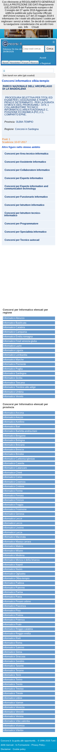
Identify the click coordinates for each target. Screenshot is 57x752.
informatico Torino (12, 679)
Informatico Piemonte (14, 364)
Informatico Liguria (13, 350)
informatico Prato (12, 624)
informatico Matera (13, 546)
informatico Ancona (13, 412)
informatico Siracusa (14, 656)
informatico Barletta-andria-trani (20, 431)
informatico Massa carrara (17, 541)
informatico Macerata (14, 537)
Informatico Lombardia (15, 355)
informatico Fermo (13, 491)
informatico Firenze (13, 500)
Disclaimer (6, 749)
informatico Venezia (13, 707)
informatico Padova (13, 583)
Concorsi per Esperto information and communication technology (26, 187)
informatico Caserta (13, 463)
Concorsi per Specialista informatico (26, 232)
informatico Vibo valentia (16, 721)
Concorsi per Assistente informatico (25, 162)
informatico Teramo (13, 670)
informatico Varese (13, 702)
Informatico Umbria (13, 392)
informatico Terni (12, 675)
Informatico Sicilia (12, 378)
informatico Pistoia (13, 615)
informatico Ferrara (13, 495)
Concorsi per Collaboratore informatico (27, 170)
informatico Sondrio (13, 661)
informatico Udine (12, 698)
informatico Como (12, 477)
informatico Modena (13, 555)
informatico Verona (13, 716)
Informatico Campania (15, 332)
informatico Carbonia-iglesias (19, 458)
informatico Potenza (14, 619)
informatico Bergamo (14, 435)
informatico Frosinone (15, 509)
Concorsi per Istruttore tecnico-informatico (22, 214)
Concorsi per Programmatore (21, 223)
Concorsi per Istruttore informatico (24, 205)
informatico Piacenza (14, 606)
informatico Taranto (13, 665)
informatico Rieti (12, 638)
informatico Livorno (13, 527)
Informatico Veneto (13, 396)
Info (26, 27)
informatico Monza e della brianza (21, 560)
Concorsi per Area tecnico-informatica (26, 153)
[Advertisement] (28, 275)
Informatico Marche (13, 359)
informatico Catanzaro (15, 468)
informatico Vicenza (13, 725)
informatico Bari (11, 426)
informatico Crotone (13, 486)
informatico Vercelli (13, 712)
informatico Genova (13, 514)
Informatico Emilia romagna (18, 336)
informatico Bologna (14, 440)
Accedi (43, 57)
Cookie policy (19, 749)
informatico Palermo (14, 587)
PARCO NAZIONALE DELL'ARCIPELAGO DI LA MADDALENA (27, 87)
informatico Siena (12, 652)
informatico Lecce (12, 518)
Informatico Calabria (14, 327)
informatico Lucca (12, 532)
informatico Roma (12, 642)
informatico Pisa (12, 610)
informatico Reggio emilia (17, 633)
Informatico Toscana (14, 382)
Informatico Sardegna (14, 373)
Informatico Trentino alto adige (19, 387)
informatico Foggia (13, 504)
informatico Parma (13, 592)
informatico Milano (13, 550)
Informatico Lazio (12, 346)
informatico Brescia (13, 449)
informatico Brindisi (13, 454)
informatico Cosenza (14, 481)
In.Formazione (22, 745)
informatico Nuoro (12, 569)
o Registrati (45, 63)
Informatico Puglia (13, 369)
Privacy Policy (38, 745)
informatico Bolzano (14, 445)
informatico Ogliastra (14, 573)
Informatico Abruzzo (13, 318)
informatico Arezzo (13, 417)
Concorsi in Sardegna (27, 129)
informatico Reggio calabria (18, 629)
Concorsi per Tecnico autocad (22, 240)
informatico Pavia (12, 596)
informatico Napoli (13, 564)
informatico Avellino (13, 422)
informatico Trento (12, 684)
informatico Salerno (13, 647)
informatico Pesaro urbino (17, 601)
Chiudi (35, 27)
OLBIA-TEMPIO (24, 122)
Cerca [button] (50, 48)
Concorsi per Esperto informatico (24, 178)
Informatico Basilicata (14, 322)
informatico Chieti (12, 472)
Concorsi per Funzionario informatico (26, 197)
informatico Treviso (13, 688)
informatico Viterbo (13, 730)
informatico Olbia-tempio (16, 578)
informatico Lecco (12, 523)
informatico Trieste (13, 693)
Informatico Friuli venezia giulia (20, 341)
